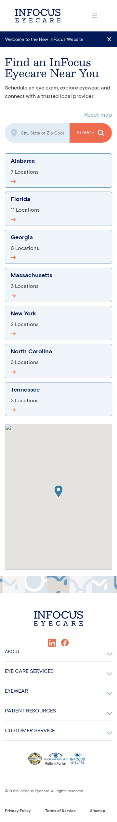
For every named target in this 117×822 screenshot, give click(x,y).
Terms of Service (60, 810)
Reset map (98, 114)
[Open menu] (94, 16)
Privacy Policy (18, 810)
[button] (58, 491)
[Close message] (109, 39)
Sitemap (97, 810)
